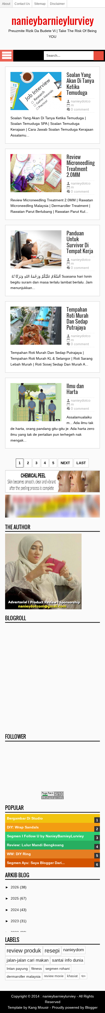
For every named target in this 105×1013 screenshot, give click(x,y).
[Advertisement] (52, 676)
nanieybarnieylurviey (52, 20)
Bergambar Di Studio (25, 818)
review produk (24, 950)
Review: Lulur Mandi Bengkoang (35, 845)
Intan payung (17, 968)
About (6, 4)
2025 (15, 898)
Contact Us (22, 4)
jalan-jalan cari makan (27, 960)
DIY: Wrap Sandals (23, 827)
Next (65, 463)
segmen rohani (57, 968)
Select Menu (6, 56)
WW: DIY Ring (19, 854)
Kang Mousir (38, 1007)
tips (83, 975)
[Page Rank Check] (52, 798)
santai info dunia (67, 960)
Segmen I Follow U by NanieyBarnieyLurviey (45, 836)
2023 (15, 921)
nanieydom (73, 949)
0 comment (80, 109)
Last (81, 463)
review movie (53, 976)
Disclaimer (57, 4)
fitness (36, 968)
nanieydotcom (80, 103)
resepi (52, 950)
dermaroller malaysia (24, 976)
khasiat (72, 976)
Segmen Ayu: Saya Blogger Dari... (36, 863)
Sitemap (40, 4)
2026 (15, 887)
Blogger (91, 1007)
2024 (15, 910)
